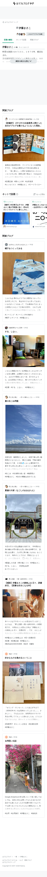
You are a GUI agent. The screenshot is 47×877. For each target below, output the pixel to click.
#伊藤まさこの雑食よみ (14, 638)
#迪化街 (34, 813)
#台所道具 (29, 181)
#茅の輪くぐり (23, 563)
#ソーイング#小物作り (24, 315)
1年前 (31, 244)
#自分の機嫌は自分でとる (26, 477)
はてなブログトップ (8, 862)
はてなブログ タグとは (9, 860)
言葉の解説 (8, 40)
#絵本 (26, 644)
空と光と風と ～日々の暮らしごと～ (21, 397)
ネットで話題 (21, 40)
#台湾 (7, 813)
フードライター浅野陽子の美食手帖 (20, 119)
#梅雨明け (31, 473)
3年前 (26, 328)
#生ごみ (8, 473)
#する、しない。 (17, 387)
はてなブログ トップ (11, 22)
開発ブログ (28, 860)
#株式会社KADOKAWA (13, 644)
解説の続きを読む (22, 61)
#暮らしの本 (19, 181)
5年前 (15, 737)
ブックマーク (8, 201)
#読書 (7, 387)
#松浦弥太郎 (33, 724)
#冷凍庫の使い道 (19, 473)
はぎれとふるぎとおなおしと (18, 244)
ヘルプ (21, 860)
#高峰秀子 (9, 724)
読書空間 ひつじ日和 (15, 328)
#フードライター (35, 184)
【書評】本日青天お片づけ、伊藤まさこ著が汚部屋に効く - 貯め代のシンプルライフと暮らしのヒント (16, 207)
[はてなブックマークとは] (17, 194)
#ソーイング (9, 315)
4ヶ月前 (36, 119)
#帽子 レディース (11, 318)
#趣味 (31, 644)
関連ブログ (34, 40)
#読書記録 (9, 181)
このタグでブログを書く (35, 34)
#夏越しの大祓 (10, 563)
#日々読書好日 (30, 638)
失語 (10, 654)
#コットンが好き (20, 724)
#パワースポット (11, 569)
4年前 (15, 654)
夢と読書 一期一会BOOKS (18, 579)
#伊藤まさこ (22, 184)
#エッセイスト (10, 184)
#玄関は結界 (24, 566)
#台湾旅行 (15, 813)
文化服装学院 (8, 58)
